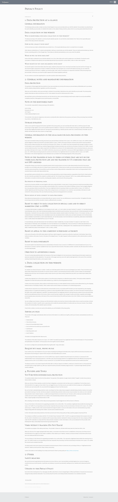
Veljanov (5, 2)
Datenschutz (85, 497)
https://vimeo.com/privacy (72, 450)
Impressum (91, 497)
